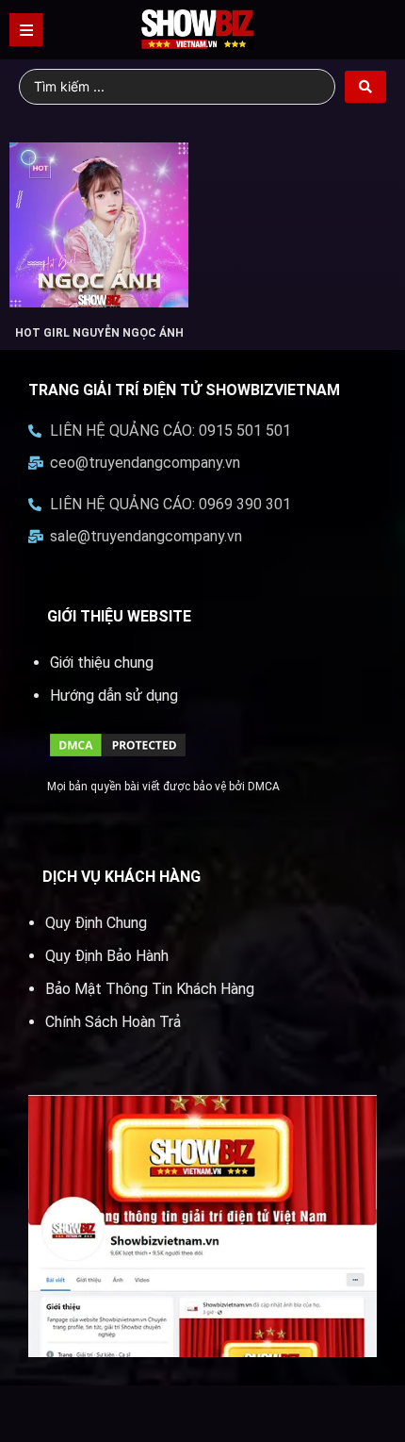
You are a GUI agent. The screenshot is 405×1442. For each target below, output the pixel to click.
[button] (25, 29)
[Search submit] (365, 87)
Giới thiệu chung (102, 662)
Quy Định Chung (96, 923)
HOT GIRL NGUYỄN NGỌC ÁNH (99, 333)
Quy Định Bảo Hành (107, 956)
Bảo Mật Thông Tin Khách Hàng (149, 989)
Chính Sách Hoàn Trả (113, 1022)
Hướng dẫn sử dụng (114, 695)
